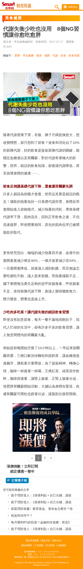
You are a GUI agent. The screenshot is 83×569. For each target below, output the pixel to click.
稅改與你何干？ (22, 515)
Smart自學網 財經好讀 (24, 6)
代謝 (55, 55)
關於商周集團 (32, 540)
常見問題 (50, 545)
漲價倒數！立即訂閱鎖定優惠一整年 (22, 468)
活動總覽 (62, 545)
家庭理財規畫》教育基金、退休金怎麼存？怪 (42, 508)
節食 (63, 55)
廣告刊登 (46, 540)
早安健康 (28, 55)
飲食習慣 (74, 55)
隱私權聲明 (26, 545)
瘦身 (39, 55)
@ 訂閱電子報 (17, 480)
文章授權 (39, 545)
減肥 (47, 55)
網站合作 (57, 540)
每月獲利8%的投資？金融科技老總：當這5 (40, 522)
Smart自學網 (9, 6)
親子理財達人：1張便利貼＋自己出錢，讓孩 (41, 495)
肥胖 (17, 55)
